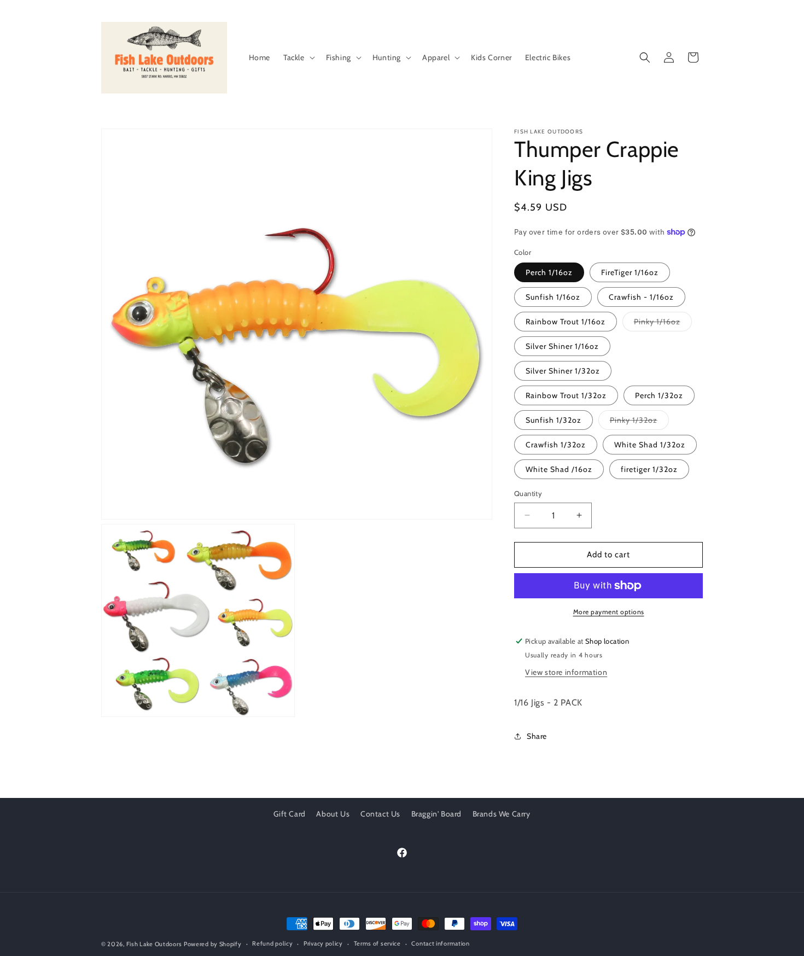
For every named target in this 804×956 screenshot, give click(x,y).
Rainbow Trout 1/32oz (566, 395)
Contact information (440, 943)
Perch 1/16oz (549, 272)
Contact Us (380, 814)
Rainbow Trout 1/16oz (565, 322)
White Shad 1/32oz (649, 445)
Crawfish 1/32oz (556, 445)
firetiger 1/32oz (649, 469)
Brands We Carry (502, 814)
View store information (566, 672)
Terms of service (377, 943)
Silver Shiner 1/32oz (563, 371)
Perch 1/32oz (659, 395)
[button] (298, 57)
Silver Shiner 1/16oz (562, 346)
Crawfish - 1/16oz (641, 297)
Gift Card (289, 814)
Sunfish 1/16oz (553, 297)
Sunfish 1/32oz (553, 420)
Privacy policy (323, 943)
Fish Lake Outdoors (154, 944)
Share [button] (537, 736)
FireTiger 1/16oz (630, 272)
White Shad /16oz (559, 469)
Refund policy (272, 943)
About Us (332, 814)
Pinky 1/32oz (639, 422)
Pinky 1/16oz (663, 323)
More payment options (608, 612)
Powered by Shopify (213, 944)
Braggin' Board (436, 814)
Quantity (528, 493)
